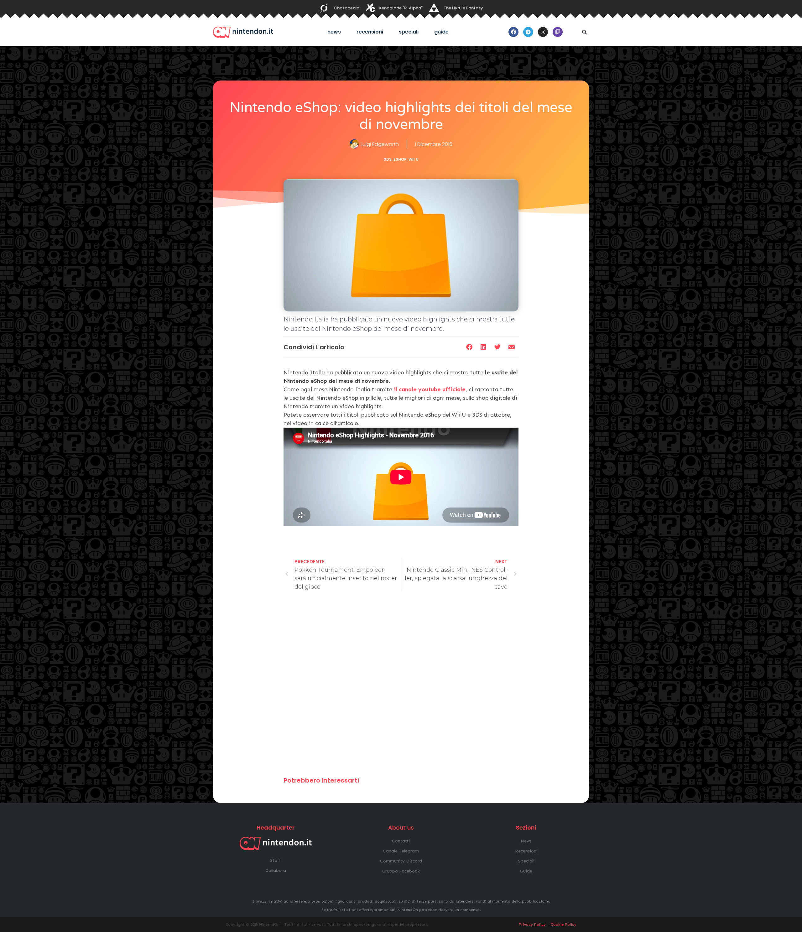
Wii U (414, 159)
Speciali (409, 31)
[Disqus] (401, 686)
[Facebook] (513, 32)
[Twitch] (558, 32)
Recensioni (370, 31)
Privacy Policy (532, 924)
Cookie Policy (563, 924)
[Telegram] (528, 32)
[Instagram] (543, 32)
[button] (584, 32)
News (334, 31)
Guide (441, 31)
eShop (400, 159)
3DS (388, 159)
